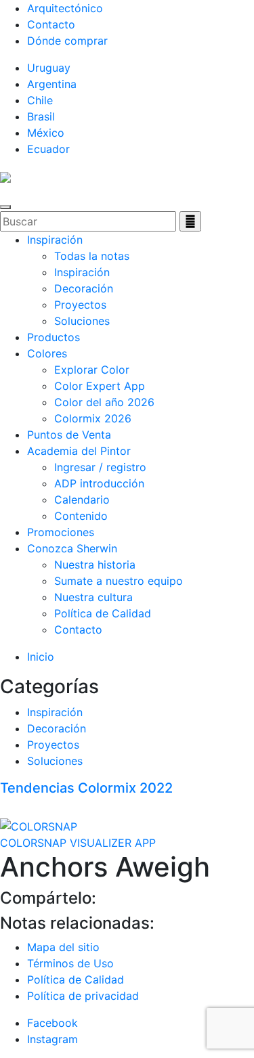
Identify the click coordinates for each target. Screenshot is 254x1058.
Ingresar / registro (100, 467)
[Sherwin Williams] (5, 176)
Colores (47, 353)
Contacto (51, 24)
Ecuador (48, 149)
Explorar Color (91, 369)
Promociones (60, 532)
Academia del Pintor (79, 451)
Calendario (82, 499)
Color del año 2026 (104, 402)
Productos (53, 337)
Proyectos (80, 304)
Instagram (52, 1039)
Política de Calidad (102, 613)
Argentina (52, 84)
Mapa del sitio (63, 947)
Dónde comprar (67, 40)
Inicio (40, 656)
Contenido (81, 516)
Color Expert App (99, 386)
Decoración (83, 288)
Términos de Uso (70, 963)
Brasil (41, 116)
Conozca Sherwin (72, 548)
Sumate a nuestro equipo (118, 581)
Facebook (52, 1023)
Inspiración (55, 239)
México (45, 132)
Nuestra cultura (93, 597)
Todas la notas (91, 256)
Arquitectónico (65, 8)
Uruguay (48, 67)
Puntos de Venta (69, 434)
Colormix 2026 (92, 418)
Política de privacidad (83, 995)
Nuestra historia (94, 564)
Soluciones (82, 321)
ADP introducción (99, 483)
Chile (40, 100)
